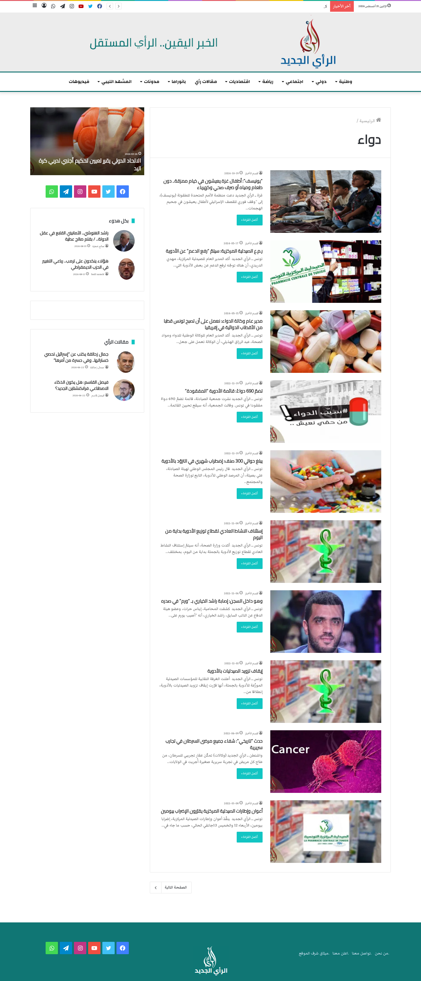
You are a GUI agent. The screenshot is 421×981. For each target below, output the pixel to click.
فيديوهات (79, 81)
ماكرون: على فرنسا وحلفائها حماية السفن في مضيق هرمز (91, 164)
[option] (87, 141)
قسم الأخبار (251, 173)
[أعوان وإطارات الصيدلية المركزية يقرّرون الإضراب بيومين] (325, 831)
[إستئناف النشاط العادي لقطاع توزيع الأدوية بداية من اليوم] (325, 551)
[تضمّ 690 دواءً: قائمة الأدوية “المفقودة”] (325, 411)
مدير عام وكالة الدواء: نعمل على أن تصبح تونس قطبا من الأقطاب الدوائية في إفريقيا (213, 324)
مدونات (151, 81)
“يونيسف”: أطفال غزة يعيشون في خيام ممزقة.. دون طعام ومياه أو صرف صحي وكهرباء (213, 184)
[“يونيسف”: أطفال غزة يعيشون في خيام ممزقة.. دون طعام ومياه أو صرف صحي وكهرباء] (325, 201)
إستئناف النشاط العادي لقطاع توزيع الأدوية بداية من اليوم (214, 534)
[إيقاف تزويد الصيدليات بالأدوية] (325, 691)
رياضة (267, 81)
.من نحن (382, 953)
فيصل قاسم (98, 396)
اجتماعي (294, 81)
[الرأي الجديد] (210, 42)
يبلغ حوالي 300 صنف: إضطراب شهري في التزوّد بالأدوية (212, 460)
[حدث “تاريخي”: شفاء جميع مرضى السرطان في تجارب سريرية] (325, 761)
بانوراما (179, 81)
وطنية (345, 81)
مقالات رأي (206, 81)
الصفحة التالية (176, 887)
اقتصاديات (239, 81)
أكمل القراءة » (249, 219)
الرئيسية (367, 120)
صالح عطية (98, 246)
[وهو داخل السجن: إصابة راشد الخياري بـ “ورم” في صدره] (325, 621)
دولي (321, 81)
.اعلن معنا (341, 953)
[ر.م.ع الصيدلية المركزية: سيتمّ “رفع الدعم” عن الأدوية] (325, 271)
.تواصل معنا (362, 953)
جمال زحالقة (97, 367)
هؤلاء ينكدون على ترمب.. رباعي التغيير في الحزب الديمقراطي (75, 264)
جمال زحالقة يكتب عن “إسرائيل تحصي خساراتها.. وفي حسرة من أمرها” (76, 357)
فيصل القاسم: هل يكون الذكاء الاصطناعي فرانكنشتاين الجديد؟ (81, 385)
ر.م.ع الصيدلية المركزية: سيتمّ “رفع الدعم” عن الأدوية (214, 250)
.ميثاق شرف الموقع (314, 953)
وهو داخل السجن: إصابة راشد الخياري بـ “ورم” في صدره (212, 600)
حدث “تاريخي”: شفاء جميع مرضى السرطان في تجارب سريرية (214, 744)
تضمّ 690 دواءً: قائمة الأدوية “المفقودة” (224, 390)
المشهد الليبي (116, 81)
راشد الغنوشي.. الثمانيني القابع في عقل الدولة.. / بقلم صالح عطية (74, 236)
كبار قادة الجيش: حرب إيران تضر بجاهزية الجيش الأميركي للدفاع (277, 6)
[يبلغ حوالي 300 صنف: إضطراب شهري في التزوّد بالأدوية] (325, 481)
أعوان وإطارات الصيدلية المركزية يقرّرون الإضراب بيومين (212, 810)
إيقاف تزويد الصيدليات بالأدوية (235, 670)
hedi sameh (97, 274)
